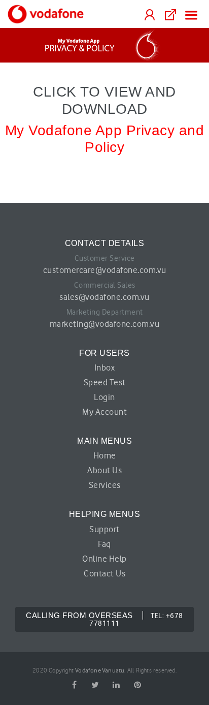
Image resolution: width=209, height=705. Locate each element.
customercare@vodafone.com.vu (104, 270)
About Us (104, 470)
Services (105, 485)
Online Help (104, 559)
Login (104, 397)
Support (104, 529)
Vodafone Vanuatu (99, 670)
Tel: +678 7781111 (104, 619)
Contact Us (104, 573)
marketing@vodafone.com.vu (105, 324)
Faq (104, 544)
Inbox (104, 367)
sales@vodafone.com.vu (104, 297)
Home (104, 455)
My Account (104, 412)
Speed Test (105, 382)
